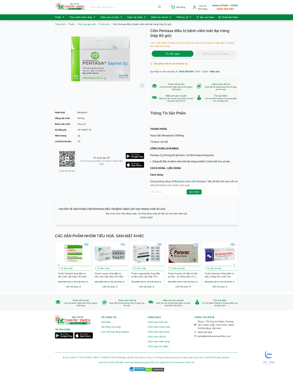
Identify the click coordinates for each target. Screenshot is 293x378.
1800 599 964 (186, 71)
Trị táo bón (104, 24)
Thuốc (71, 24)
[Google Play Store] (64, 335)
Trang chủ (60, 24)
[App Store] (83, 335)
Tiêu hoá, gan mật (87, 24)
